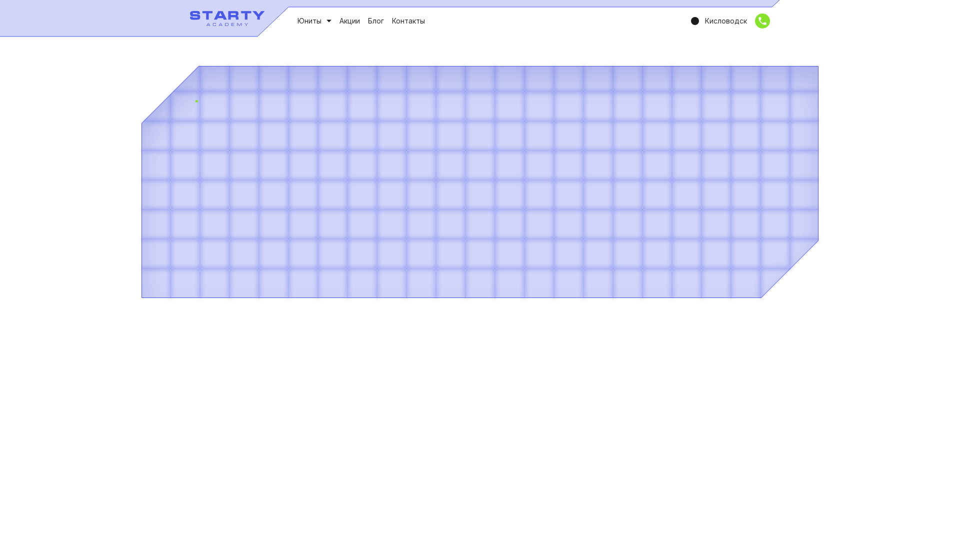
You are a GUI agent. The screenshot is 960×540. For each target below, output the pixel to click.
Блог (376, 20)
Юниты (310, 21)
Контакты (408, 20)
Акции (350, 20)
